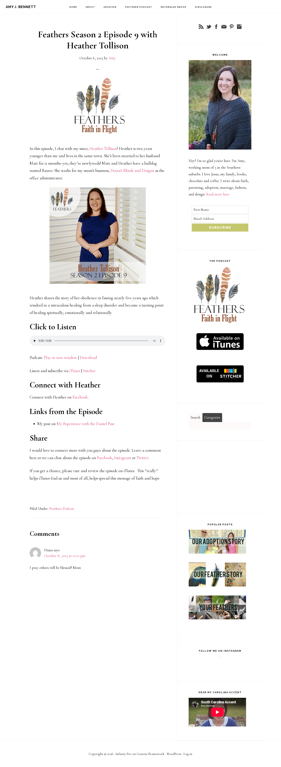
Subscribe (220, 227)
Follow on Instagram (221, 664)
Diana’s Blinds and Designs (132, 170)
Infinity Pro (123, 754)
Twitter (142, 457)
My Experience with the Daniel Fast (86, 423)
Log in (188, 754)
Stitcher (89, 370)
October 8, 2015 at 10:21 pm (64, 556)
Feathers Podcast (61, 508)
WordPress (173, 754)
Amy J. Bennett (21, 7)
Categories (212, 417)
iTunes (75, 370)
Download (88, 357)
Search (195, 417)
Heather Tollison (103, 148)
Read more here (217, 194)
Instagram (123, 457)
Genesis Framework (150, 754)
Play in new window (60, 357)
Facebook (80, 397)
